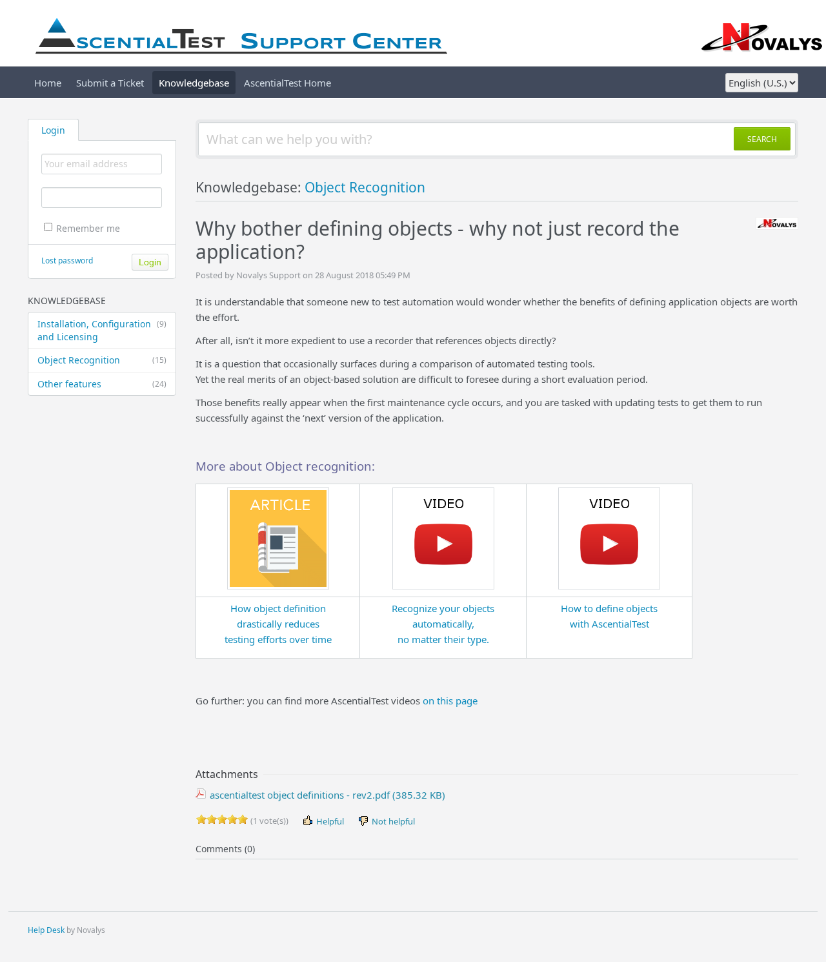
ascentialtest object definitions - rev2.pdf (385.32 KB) (326, 794)
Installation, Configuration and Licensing (101, 330)
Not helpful (392, 821)
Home (47, 82)
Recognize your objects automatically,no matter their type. (443, 624)
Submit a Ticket (110, 82)
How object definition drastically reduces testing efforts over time (278, 624)
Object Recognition (101, 360)
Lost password (67, 260)
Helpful (329, 821)
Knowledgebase (194, 82)
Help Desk (46, 930)
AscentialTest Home (287, 82)
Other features (101, 384)
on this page (450, 700)
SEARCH (762, 139)
